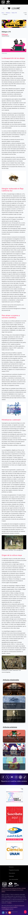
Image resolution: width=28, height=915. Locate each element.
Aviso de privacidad (13, 879)
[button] (3, 777)
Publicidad (11, 876)
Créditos (10, 903)
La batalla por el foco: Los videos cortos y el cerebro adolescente (14, 752)
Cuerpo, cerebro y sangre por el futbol (13, 738)
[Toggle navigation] (4, 8)
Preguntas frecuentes (14, 870)
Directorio (11, 867)
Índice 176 (14, 12)
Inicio (3, 12)
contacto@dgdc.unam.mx (7, 909)
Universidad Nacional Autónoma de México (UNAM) (14, 888)
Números (8, 12)
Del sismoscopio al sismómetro (12, 690)
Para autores (12, 873)
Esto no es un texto (9, 765)
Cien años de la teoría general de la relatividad (12, 718)
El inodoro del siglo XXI (10, 704)
